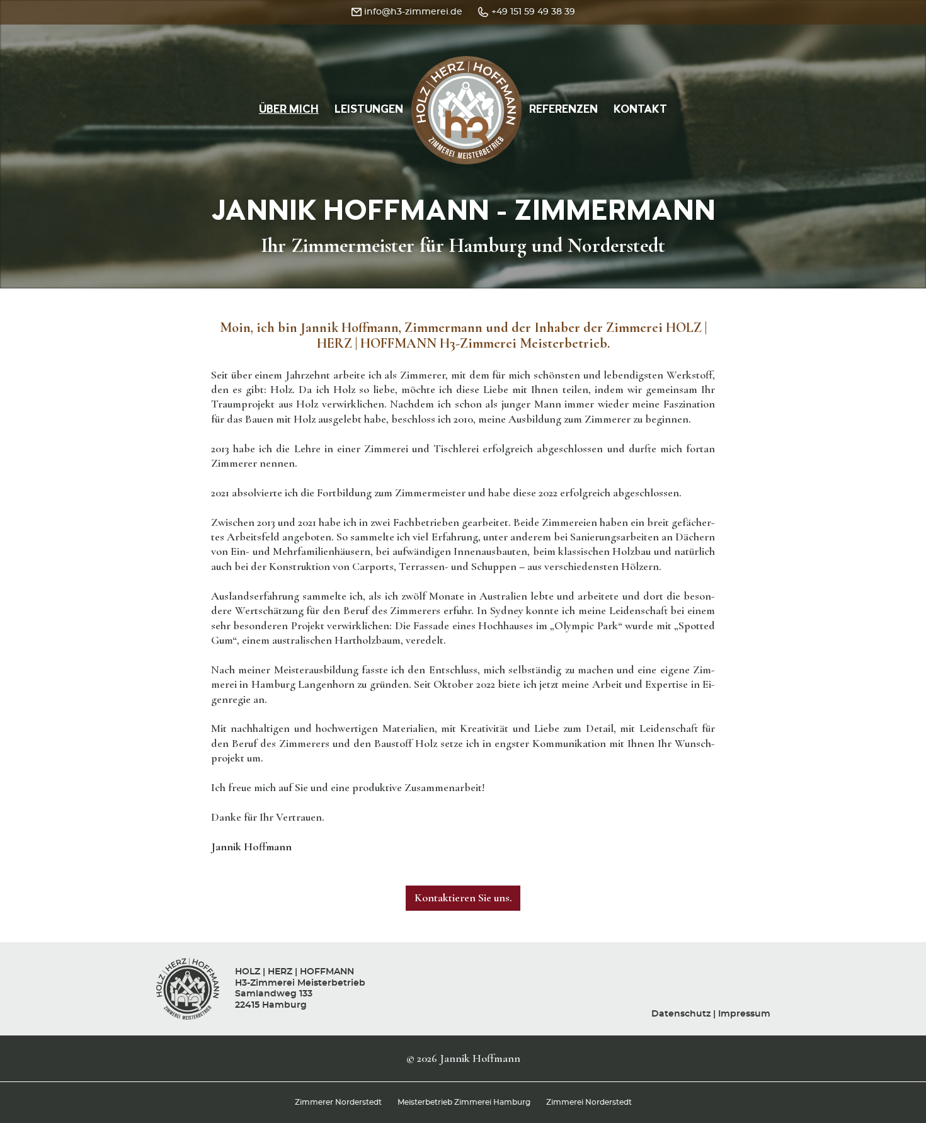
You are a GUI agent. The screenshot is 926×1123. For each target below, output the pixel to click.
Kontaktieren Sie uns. (463, 897)
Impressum (744, 1014)
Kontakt (640, 109)
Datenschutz (681, 1014)
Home (466, 67)
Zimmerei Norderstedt (589, 1102)
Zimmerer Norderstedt (338, 1102)
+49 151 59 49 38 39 (533, 12)
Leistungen (368, 109)
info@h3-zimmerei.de (413, 12)
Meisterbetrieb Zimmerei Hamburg (463, 1102)
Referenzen (563, 109)
